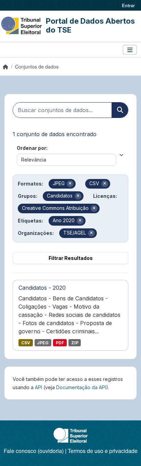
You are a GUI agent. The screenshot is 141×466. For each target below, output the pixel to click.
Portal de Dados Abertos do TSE (90, 25)
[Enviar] (120, 110)
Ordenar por (31, 148)
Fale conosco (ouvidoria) (34, 451)
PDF (60, 342)
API (38, 387)
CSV (25, 342)
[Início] (5, 66)
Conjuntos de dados (37, 66)
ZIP (74, 342)
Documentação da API (81, 387)
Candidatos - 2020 (42, 287)
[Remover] (70, 183)
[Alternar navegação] (130, 50)
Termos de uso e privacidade (103, 451)
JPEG (43, 342)
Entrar (128, 5)
